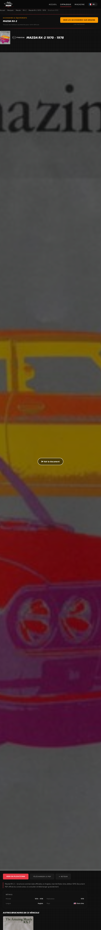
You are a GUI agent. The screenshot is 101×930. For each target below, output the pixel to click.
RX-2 (24, 10)
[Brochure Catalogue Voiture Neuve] (8, 4)
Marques (10, 10)
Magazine (80, 4)
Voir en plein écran (15, 876)
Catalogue (65, 4)
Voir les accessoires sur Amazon (79, 20)
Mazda (18, 10)
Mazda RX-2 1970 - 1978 (37, 10)
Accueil (53, 4)
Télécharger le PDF (42, 876)
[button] (50, 461)
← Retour (63, 876)
